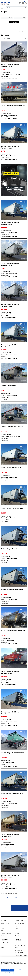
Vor (16, 897)
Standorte (3, 950)
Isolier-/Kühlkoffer (5, 923)
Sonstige (3, 936)
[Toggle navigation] (2, 8)
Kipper (2, 928)
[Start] (5, 2)
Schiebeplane (4, 926)
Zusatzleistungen (5, 945)
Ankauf (2, 947)
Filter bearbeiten (14, 22)
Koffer (2, 931)
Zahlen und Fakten (5, 942)
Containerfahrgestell (6, 933)
